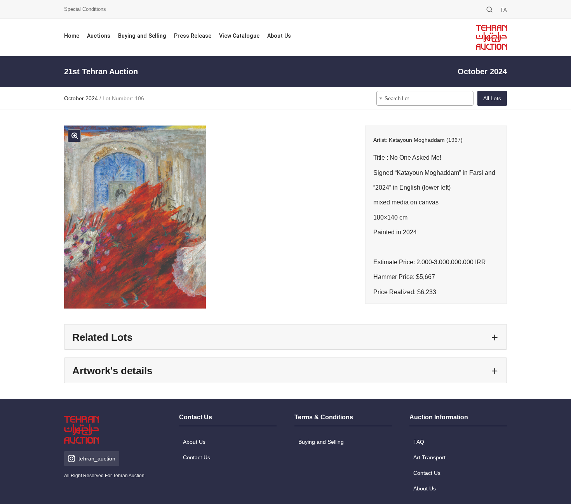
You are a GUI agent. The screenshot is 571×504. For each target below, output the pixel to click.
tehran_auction (96, 458)
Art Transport (429, 457)
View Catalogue (239, 36)
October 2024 (81, 98)
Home (71, 36)
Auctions (98, 36)
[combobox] (425, 98)
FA (504, 9)
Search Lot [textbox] (397, 98)
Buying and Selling (142, 36)
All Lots (492, 98)
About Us (279, 36)
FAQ (418, 442)
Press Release (192, 36)
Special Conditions (85, 9)
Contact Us (196, 457)
